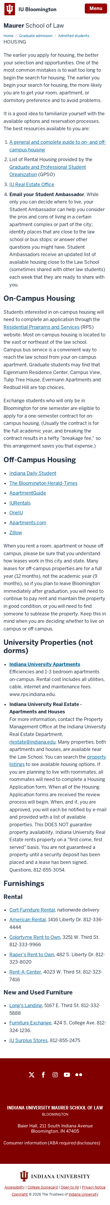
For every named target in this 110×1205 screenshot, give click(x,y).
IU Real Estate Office (31, 184)
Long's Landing (25, 1005)
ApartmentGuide (27, 493)
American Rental (27, 920)
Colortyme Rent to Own (34, 937)
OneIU (16, 513)
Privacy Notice (94, 1187)
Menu (95, 8)
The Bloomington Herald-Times (43, 483)
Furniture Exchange (30, 1023)
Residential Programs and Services (41, 327)
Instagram (55, 1074)
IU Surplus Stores (28, 1040)
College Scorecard (43, 1187)
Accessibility (14, 1187)
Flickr (78, 1074)
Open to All (70, 1187)
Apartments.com (27, 523)
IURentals (20, 503)
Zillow (15, 533)
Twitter (31, 1074)
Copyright (20, 1194)
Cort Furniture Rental (32, 910)
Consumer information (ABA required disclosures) (52, 1143)
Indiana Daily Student (32, 473)
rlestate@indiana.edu (32, 742)
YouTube (67, 1074)
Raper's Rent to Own (31, 955)
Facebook (43, 1074)
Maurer (34, 25)
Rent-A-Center (25, 972)
